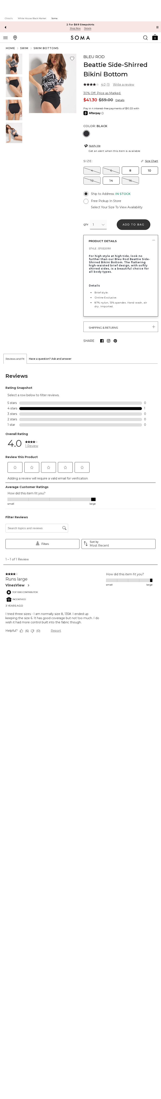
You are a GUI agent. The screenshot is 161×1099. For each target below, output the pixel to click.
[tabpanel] (80, 504)
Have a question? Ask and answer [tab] (50, 358)
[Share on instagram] (108, 340)
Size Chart (151, 161)
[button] (155, 37)
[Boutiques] (15, 37)
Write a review (123, 84)
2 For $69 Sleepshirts (80, 24)
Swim (24, 48)
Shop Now (75, 28)
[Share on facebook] (102, 340)
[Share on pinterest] (115, 340)
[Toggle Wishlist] (72, 58)
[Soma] (80, 38)
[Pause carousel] (157, 27)
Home (10, 48)
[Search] (145, 37)
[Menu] (5, 37)
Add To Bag (134, 224)
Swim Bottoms (46, 48)
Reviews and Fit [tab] (15, 358)
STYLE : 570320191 (100, 248)
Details (120, 100)
